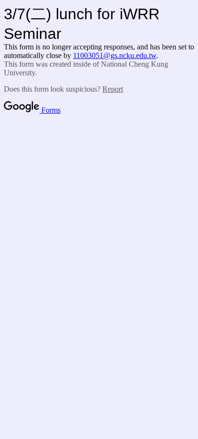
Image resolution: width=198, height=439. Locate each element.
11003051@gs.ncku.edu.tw (114, 55)
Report (112, 89)
